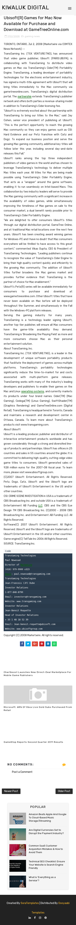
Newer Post (11, 791)
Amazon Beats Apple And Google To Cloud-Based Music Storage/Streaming (47, 817)
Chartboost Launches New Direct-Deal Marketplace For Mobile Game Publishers (37, 674)
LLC (40, 505)
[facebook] (35, 918)
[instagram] (40, 918)
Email (8, 574)
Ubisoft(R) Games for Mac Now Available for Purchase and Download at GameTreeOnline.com (36, 23)
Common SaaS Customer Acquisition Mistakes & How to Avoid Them (46, 849)
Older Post (64, 791)
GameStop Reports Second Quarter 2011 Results (33, 742)
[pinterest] (46, 918)
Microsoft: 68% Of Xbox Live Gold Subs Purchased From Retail (38, 708)
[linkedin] (30, 918)
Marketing (26, 564)
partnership (25, 96)
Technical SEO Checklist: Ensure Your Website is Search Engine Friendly (47, 864)
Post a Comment (22, 772)
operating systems (32, 391)
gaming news (32, 36)
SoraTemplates (30, 903)
